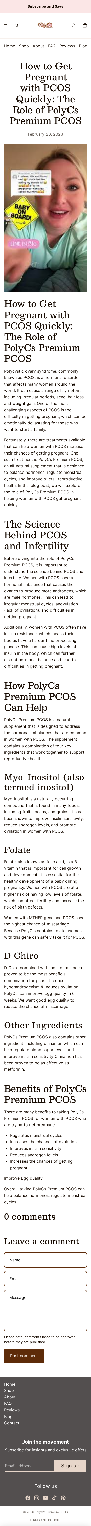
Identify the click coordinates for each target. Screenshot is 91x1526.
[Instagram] (37, 1498)
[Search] (16, 25)
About (38, 45)
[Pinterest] (63, 1498)
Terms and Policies (45, 1520)
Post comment (24, 1355)
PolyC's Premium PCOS (51, 1512)
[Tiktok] (54, 1498)
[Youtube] (45, 1498)
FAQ (52, 45)
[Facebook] (28, 1498)
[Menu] (6, 25)
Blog (83, 45)
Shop (24, 45)
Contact (11, 1422)
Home (9, 45)
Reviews (67, 45)
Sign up (70, 1466)
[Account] (73, 25)
